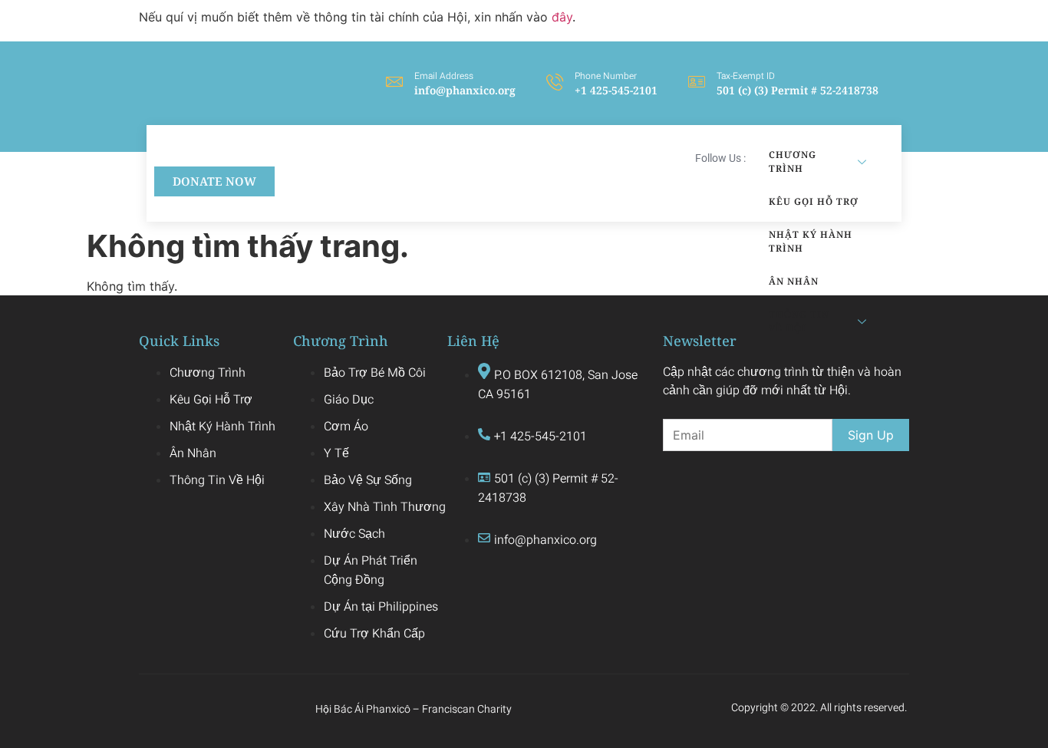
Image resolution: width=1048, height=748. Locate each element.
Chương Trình (792, 161)
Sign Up (871, 435)
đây (562, 17)
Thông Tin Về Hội (799, 321)
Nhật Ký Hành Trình (810, 241)
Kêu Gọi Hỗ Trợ (814, 201)
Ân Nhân (794, 281)
